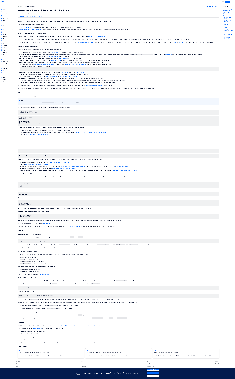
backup (175, 42)
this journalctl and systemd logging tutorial (69, 76)
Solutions (225, 27)
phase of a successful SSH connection (94, 85)
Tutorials (148, 363)
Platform (105, 1)
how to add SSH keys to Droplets (60, 325)
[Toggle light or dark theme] (232, 2)
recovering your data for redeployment (97, 36)
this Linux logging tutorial (51, 76)
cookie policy (133, 373)
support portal (168, 54)
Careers (17, 365)
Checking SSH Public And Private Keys (229, 35)
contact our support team (53, 56)
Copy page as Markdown (23, 16)
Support (119, 1)
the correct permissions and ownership (59, 162)
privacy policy (106, 372)
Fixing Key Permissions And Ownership (228, 32)
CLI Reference (83, 366)
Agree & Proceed (153, 369)
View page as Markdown (36, 16)
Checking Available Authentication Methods (228, 30)
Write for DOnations (150, 366)
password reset (24, 197)
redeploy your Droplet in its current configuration (75, 64)
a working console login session (85, 42)
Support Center (218, 363)
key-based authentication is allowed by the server (36, 164)
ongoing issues (55, 52)
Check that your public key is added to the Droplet (63, 168)
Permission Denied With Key (227, 21)
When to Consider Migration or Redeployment (228, 10)
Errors (224, 15)
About (17, 363)
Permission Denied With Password (228, 18)
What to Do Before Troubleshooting (226, 13)
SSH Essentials (69, 140)
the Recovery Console (55, 60)
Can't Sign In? (216, 6)
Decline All (153, 372)
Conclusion (225, 43)
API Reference (83, 365)
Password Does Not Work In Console (229, 24)
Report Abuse (217, 365)
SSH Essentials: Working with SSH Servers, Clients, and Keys (85, 325)
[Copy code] (218, 68)
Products (110, 1)
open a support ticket (37, 328)
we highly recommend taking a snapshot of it (44, 64)
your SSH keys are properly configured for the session (73, 166)
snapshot (181, 42)
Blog (17, 366)
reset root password (63, 58)
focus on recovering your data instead (97, 132)
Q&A (147, 365)
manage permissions (81, 72)
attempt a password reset (80, 132)
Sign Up (227, 1)
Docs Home (83, 363)
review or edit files (64, 72)
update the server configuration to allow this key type (125, 170)
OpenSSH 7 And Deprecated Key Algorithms (227, 38)
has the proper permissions (121, 166)
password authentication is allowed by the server (36, 134)
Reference (115, 1)
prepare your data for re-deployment (74, 226)
